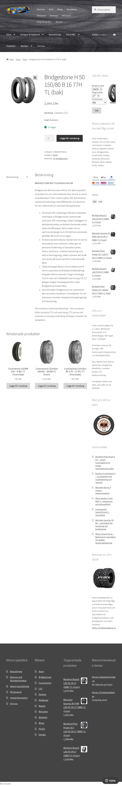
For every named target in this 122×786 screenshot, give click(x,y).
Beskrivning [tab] (12, 176)
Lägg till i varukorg (69, 138)
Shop (18, 59)
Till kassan (41, 15)
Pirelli (42, 728)
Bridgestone (62, 158)
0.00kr (99, 34)
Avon (41, 671)
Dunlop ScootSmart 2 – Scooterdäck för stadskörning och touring (105, 478)
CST (41, 688)
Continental (45, 682)
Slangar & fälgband (30, 34)
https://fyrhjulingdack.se (104, 628)
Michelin (43, 717)
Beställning (72, 9)
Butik (51, 9)
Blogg (60, 9)
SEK (94, 201)
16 (54, 158)
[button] (35, 77)
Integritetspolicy (44, 22)
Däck (8, 34)
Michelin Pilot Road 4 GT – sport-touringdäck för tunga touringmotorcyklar (105, 462)
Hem (12, 59)
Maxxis (42, 705)
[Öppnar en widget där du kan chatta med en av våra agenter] (110, 781)
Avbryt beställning (19, 686)
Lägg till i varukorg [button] (18, 386)
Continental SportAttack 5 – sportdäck (102, 512)
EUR (100, 201)
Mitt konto (66, 15)
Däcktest (10, 45)
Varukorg (54, 15)
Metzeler (43, 711)
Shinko (42, 734)
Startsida (41, 9)
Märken (24, 45)
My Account (16, 691)
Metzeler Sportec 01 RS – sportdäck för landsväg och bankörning (104, 524)
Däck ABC (71, 34)
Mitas (41, 723)
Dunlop (42, 694)
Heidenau (43, 700)
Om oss (59, 22)
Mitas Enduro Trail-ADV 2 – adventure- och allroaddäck (104, 501)
